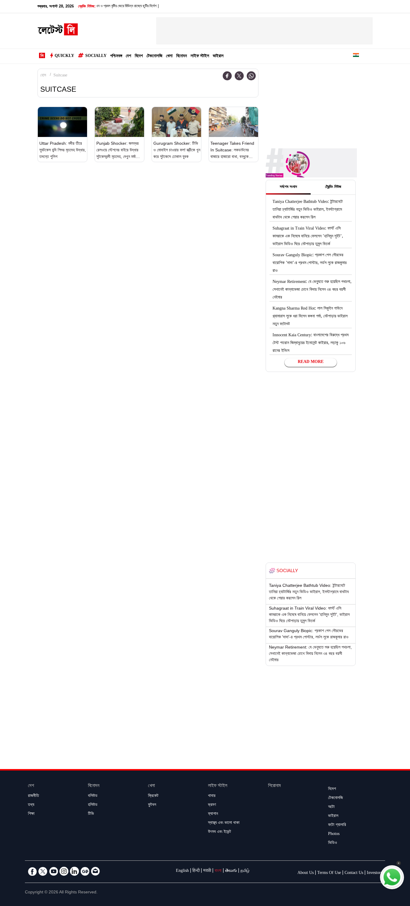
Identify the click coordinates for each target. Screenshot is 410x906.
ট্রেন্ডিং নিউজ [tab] (333, 187)
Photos (333, 834)
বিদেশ (139, 56)
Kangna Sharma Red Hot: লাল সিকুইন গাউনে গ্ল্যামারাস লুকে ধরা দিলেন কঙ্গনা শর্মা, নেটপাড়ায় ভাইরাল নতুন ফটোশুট (310, 317)
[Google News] (84, 871)
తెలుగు (231, 871)
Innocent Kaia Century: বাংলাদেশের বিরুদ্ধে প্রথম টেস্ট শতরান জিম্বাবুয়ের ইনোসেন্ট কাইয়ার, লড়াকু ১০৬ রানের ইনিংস (310, 343)
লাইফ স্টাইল (200, 56)
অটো (331, 807)
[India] (355, 56)
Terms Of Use (329, 873)
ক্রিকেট (153, 796)
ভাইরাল (218, 56)
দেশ (128, 56)
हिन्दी (196, 871)
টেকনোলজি (154, 56)
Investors (374, 873)
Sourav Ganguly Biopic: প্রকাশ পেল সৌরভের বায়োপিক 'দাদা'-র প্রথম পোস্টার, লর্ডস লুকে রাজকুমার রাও (310, 263)
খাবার (212, 796)
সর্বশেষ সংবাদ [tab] (288, 187)
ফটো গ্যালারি (337, 825)
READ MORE (311, 362)
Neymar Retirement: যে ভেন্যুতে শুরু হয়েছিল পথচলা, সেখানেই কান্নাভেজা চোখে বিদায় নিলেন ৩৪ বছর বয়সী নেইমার (312, 290)
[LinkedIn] (74, 871)
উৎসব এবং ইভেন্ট (219, 832)
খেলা (169, 56)
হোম (43, 76)
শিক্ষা (31, 814)
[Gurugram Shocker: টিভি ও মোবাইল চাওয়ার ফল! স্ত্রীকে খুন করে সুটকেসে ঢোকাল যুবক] (176, 122)
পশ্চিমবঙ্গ (116, 56)
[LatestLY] (58, 31)
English (182, 871)
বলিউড (93, 796)
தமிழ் (244, 871)
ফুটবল (152, 805)
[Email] (95, 871)
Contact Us (354, 873)
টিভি (91, 814)
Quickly (64, 56)
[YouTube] (53, 871)
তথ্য (31, 805)
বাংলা (218, 871)
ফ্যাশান (213, 814)
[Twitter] (239, 75)
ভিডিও (332, 843)
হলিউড (93, 805)
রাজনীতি (33, 796)
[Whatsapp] (251, 75)
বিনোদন (181, 56)
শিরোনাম (274, 786)
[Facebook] (227, 75)
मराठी (207, 871)
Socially (96, 56)
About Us (305, 873)
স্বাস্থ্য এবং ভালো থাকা (224, 823)
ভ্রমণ (212, 805)
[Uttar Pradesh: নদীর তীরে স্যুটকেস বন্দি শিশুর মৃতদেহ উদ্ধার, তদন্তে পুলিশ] (62, 122)
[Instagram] (63, 871)
